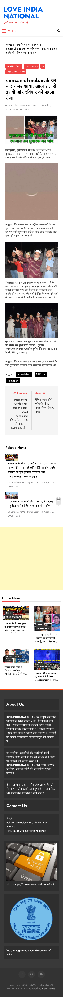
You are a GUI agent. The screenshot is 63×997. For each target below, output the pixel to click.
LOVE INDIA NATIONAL (23, 12)
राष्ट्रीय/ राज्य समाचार (16, 71)
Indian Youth (14, 66)
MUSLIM (41, 374)
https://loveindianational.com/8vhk (34, 884)
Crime (8, 613)
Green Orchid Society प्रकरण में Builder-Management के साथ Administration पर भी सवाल (46, 679)
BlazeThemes (48, 988)
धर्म (43, 66)
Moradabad (24, 374)
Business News (13, 656)
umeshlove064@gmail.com (22, 105)
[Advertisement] (31, 558)
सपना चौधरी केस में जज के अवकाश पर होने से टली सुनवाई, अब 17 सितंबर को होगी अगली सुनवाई (46, 640)
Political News (13, 617)
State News (31, 66)
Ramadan (13, 381)
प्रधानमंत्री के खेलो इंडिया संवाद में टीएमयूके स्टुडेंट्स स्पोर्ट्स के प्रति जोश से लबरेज (31, 503)
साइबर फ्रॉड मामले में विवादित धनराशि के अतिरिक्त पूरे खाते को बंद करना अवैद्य (15, 672)
